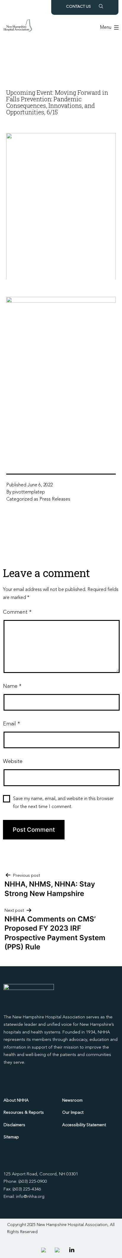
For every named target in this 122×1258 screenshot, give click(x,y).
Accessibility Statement (84, 1125)
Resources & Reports (24, 1112)
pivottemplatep (28, 492)
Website (13, 761)
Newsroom (72, 1100)
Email (11, 724)
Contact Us (78, 7)
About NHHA (16, 1100)
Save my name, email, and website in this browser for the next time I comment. (63, 803)
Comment (17, 612)
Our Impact (73, 1112)
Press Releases (54, 499)
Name (12, 686)
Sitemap (11, 1137)
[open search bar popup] (101, 6)
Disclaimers (14, 1125)
